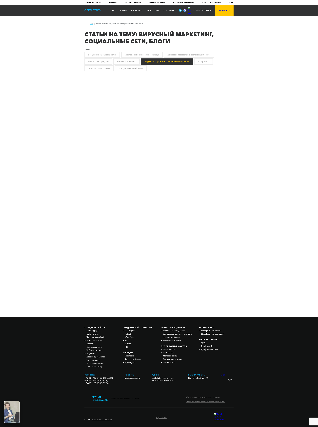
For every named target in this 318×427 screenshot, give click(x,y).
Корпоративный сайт (95, 337)
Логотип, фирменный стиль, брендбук (142, 55)
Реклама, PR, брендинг (98, 61)
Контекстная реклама (211, 2)
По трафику (168, 352)
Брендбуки (130, 362)
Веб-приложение (94, 350)
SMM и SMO (168, 362)
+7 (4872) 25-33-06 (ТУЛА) (96, 383)
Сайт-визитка (92, 334)
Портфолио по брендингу (212, 334)
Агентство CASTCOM (102, 419)
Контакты (168, 10)
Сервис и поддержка (173, 327)
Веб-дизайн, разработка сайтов (102, 55)
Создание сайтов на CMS (137, 327)
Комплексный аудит (172, 340)
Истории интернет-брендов (131, 68)
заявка (223, 10)
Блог (157, 10)
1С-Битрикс (130, 330)
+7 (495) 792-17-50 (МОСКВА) (98, 378)
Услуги (123, 10)
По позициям (169, 349)
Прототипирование (95, 363)
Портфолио (136, 10)
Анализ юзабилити (171, 337)
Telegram (229, 380)
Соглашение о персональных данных (203, 397)
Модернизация (93, 360)
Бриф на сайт (207, 346)
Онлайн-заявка (208, 339)
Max (223, 375)
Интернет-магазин (94, 340)
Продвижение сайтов (174, 346)
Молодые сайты (170, 356)
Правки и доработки (95, 357)
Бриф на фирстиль (209, 349)
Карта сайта (161, 417)
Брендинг (113, 2)
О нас (112, 10)
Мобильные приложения (183, 2)
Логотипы (129, 356)
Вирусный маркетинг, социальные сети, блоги (166, 61)
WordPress (129, 337)
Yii (126, 340)
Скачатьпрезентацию (100, 398)
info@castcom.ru (132, 378)
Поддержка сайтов (133, 2)
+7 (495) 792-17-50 (201, 10)
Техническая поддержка (99, 68)
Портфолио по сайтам (211, 330)
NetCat (128, 334)
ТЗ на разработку (94, 366)
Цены (148, 10)
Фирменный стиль (133, 359)
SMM (231, 2)
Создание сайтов (94, 327)
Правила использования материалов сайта (205, 402)
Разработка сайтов (92, 2)
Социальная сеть (94, 347)
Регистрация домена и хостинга (177, 334)
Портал (89, 344)
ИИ (126, 347)
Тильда (128, 344)
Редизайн (90, 353)
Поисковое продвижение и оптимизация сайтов (189, 55)
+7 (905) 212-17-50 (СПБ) (96, 380)
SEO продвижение (157, 2)
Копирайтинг (203, 61)
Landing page (92, 330)
